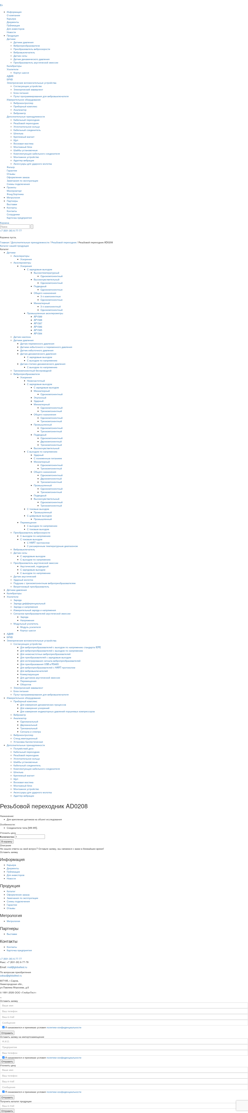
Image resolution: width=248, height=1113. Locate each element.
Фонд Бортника (15, 194)
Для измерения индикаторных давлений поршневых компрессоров (57, 711)
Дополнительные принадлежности (26, 116)
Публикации (13, 25)
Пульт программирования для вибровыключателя (41, 96)
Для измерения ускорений (34, 708)
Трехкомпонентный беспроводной (32, 370)
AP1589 (38, 316)
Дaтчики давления (17, 590)
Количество (7, 836)
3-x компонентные (50, 296)
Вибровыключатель (24, 52)
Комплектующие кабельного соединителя (36, 153)
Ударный (39, 401)
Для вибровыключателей (34, 670)
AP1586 (38, 326)
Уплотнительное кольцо (26, 126)
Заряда (17, 600)
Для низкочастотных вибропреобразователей (45, 654)
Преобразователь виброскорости (31, 49)
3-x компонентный (50, 306)
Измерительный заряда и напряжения (34, 610)
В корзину (6, 841)
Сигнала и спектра (30, 731)
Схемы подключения (18, 184)
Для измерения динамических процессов (43, 704)
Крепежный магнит (23, 136)
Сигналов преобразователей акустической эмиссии (42, 613)
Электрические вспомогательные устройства (31, 82)
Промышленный (43, 424)
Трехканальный (28, 728)
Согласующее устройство (27, 86)
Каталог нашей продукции (14, 245)
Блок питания (21, 92)
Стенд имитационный (25, 738)
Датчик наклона (22, 336)
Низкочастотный (36, 380)
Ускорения (26, 259)
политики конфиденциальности (64, 1027)
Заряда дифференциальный (29, 603)
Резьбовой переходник (26, 123)
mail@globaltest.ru (17, 967)
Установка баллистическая (28, 741)
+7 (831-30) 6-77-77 (11, 230)
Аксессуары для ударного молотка (32, 163)
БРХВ (10, 79)
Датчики (11, 38)
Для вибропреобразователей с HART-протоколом (47, 667)
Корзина (4, 222)
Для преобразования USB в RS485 (39, 664)
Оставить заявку (9, 852)
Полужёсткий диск (23, 748)
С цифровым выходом (39, 515)
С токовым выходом (38, 509)
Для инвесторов (15, 28)
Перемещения (28, 522)
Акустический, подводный (34, 566)
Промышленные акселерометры (45, 313)
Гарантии (12, 170)
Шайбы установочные (25, 150)
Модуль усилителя (30, 627)
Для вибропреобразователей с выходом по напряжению (51, 650)
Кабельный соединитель (27, 130)
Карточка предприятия (19, 217)
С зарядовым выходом (39, 269)
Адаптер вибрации (23, 160)
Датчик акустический (24, 576)
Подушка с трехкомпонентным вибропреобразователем (44, 583)
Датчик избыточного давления (36, 350)
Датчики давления (23, 42)
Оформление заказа (18, 177)
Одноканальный (29, 721)
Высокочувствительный (46, 279)
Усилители (12, 69)
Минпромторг (14, 190)
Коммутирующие (29, 674)
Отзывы (11, 173)
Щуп (15, 140)
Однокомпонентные (51, 289)
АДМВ (10, 76)
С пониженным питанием (48, 458)
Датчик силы (20, 55)
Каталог (11, 891)
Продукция (13, 35)
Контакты (12, 207)
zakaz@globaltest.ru (11, 975)
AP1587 (38, 323)
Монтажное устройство (26, 157)
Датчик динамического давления (31, 59)
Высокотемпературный (46, 272)
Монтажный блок (22, 146)
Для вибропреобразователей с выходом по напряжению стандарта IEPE (60, 647)
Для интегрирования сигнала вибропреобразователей (50, 660)
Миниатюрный (42, 303)
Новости (11, 32)
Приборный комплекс (25, 106)
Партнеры (12, 200)
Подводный (40, 286)
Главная (4, 242)
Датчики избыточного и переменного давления (46, 347)
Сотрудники (13, 214)
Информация (14, 11)
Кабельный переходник (26, 119)
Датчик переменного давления (37, 343)
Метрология (13, 197)
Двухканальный (28, 724)
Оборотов (25, 684)
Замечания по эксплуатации (22, 180)
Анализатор (19, 109)
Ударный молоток (23, 579)
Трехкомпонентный (51, 411)
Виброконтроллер (23, 103)
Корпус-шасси (21, 72)
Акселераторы (21, 255)
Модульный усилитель (25, 623)
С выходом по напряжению (42, 360)
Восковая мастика (23, 143)
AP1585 (38, 330)
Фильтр (11, 167)
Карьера (11, 18)
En (1, 5)
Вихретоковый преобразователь (31, 586)
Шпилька (18, 133)
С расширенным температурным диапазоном (52, 546)
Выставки (12, 204)
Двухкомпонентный (51, 441)
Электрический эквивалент (28, 89)
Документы (13, 22)
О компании (13, 15)
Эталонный (40, 397)
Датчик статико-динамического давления (42, 363)
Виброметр (19, 113)
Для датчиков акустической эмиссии (40, 677)
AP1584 (38, 333)
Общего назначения (45, 293)
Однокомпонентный (51, 276)
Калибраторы (14, 65)
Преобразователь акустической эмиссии (35, 62)
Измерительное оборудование (24, 99)
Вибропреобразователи (26, 45)
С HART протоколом (38, 542)
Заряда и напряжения (25, 606)
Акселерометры (22, 262)
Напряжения (27, 620)
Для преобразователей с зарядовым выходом (45, 657)
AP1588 (38, 320)
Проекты (11, 187)
